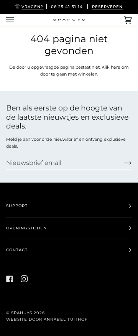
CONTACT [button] (17, 249)
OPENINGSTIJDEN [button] (26, 228)
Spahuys (21, 312)
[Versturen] (122, 163)
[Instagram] (24, 278)
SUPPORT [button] (17, 205)
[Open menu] (17, 20)
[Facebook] (9, 278)
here (115, 67)
